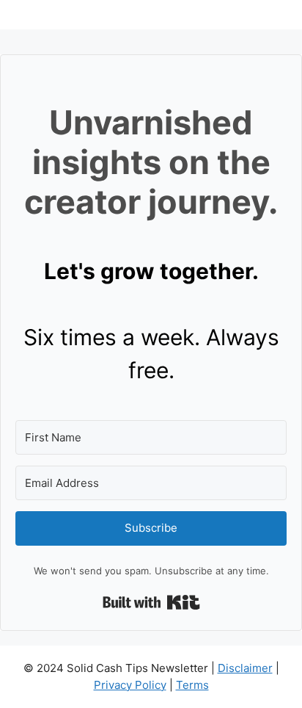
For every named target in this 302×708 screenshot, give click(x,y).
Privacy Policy (130, 685)
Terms (192, 685)
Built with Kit (151, 602)
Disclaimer (245, 668)
